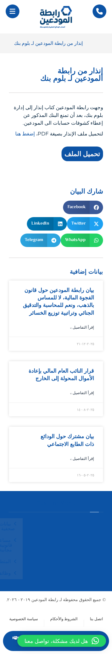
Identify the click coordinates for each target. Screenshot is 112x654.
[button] (12, 11)
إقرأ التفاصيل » (82, 328)
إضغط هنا (25, 134)
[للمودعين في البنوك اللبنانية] (56, 16)
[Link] (99, 11)
